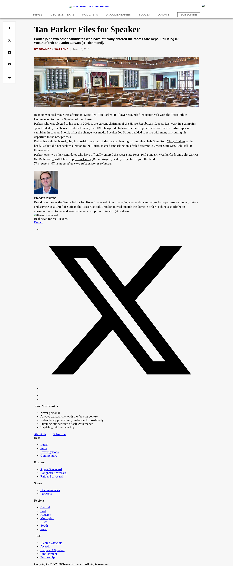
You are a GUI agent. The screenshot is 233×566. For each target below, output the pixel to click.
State (43, 448)
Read (37, 14)
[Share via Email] (9, 65)
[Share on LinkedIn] (9, 52)
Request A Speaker (52, 550)
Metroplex (47, 518)
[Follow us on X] (119, 388)
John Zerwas (190, 154)
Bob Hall (182, 145)
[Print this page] (9, 77)
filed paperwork (149, 114)
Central (45, 507)
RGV (43, 522)
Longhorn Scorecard (53, 472)
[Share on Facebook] (9, 28)
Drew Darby (83, 159)
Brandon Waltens (53, 49)
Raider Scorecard (51, 476)
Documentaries (118, 14)
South (44, 525)
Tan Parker (105, 114)
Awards (45, 546)
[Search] (205, 6)
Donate (163, 14)
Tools (143, 14)
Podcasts (90, 14)
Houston (45, 514)
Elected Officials (51, 542)
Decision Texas (62, 14)
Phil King (147, 154)
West (43, 529)
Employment (48, 553)
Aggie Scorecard (51, 469)
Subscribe (188, 14)
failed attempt (141, 145)
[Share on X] (9, 40)
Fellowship (47, 557)
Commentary (48, 455)
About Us (40, 434)
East (43, 511)
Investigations (49, 452)
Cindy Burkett (176, 141)
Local (44, 444)
